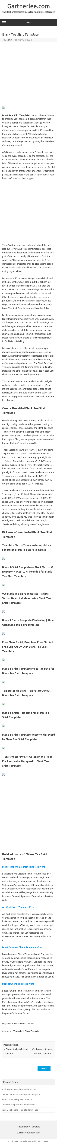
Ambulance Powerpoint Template (17, 1099)
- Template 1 (18, 1031)
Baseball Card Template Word (18, 984)
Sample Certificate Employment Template (21, 1094)
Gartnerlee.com (28, 6)
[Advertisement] (28, 73)
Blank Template (32, 1031)
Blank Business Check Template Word (22, 947)
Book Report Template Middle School (19, 1089)
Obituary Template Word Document (18, 1105)
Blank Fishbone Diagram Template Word (23, 867)
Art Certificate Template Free (18, 907)
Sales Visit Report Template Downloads (20, 1110)
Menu (28, 22)
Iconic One (13, 1141)
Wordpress (43, 1141)
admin (9, 40)
